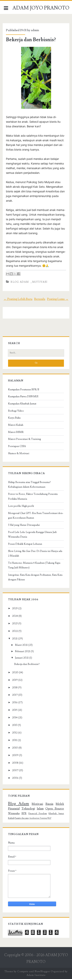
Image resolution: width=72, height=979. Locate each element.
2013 (14, 725)
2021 (14, 638)
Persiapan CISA (17, 446)
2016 (15, 702)
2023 (15, 623)
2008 (15, 762)
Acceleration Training (38, 818)
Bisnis (49, 804)
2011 (14, 740)
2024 (15, 616)
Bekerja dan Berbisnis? (31, 39)
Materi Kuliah (15, 425)
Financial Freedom (37, 813)
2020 (15, 672)
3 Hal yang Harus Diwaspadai (24, 525)
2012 (14, 732)
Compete (22, 971)
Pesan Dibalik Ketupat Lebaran (25, 544)
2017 (15, 694)
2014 (14, 717)
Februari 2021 (22, 651)
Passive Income (22, 818)
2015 (14, 710)
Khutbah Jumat (56, 813)
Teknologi (28, 808)
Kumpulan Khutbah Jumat (22, 403)
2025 (15, 608)
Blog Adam (20, 282)
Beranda (39, 299)
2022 (15, 631)
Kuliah (11, 818)
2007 (15, 770)
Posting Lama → (57, 299)
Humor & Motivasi (18, 453)
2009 (15, 755)
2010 (15, 747)
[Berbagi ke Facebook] (19, 274)
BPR (24, 813)
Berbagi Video (16, 410)
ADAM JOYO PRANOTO (40, 8)
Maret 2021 (21, 645)
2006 (15, 777)
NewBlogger (42, 971)
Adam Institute (35, 975)
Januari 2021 (22, 657)
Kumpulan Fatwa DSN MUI (23, 396)
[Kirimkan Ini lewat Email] (8, 274)
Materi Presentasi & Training (24, 439)
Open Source (54, 808)
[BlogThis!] (11, 274)
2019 (15, 680)
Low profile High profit (21, 506)
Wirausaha (14, 813)
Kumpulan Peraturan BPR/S (23, 389)
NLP (49, 818)
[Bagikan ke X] (15, 274)
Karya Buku (14, 417)
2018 (14, 687)
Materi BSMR (16, 432)
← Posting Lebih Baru (18, 299)
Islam (40, 808)
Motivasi (39, 282)
